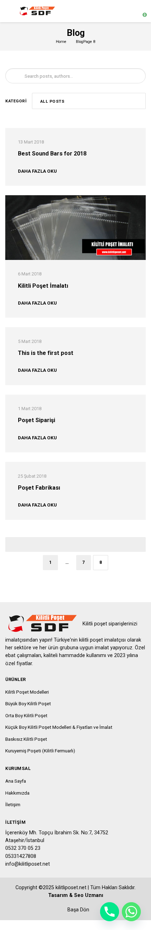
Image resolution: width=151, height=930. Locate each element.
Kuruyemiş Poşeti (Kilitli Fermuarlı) (40, 750)
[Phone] (109, 911)
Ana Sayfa (15, 781)
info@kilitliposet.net (27, 864)
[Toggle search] (127, 11)
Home (61, 41)
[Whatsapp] (131, 911)
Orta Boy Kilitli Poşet (26, 715)
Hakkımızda (17, 793)
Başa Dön (77, 910)
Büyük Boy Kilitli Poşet (28, 703)
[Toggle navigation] (8, 11)
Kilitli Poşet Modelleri (27, 692)
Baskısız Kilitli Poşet (26, 739)
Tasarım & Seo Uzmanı (75, 895)
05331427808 (20, 856)
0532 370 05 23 (22, 848)
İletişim (12, 804)
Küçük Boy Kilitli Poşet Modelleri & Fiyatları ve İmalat (58, 727)
